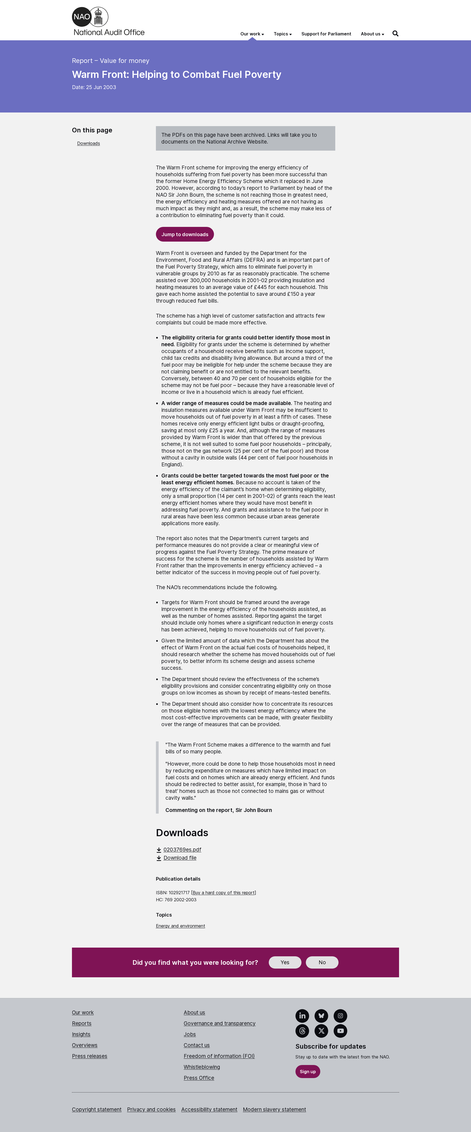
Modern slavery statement (274, 1109)
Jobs (190, 1034)
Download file (180, 858)
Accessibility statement (209, 1109)
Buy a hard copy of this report (224, 892)
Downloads (88, 143)
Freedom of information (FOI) (219, 1056)
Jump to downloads (185, 234)
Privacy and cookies (151, 1109)
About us (194, 1012)
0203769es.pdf (182, 850)
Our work (83, 1012)
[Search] (395, 33)
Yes (285, 962)
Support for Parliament (326, 33)
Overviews (85, 1045)
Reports (82, 1023)
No (322, 962)
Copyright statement (97, 1109)
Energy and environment (180, 926)
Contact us (197, 1045)
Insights (81, 1034)
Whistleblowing (202, 1067)
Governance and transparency (220, 1023)
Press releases (89, 1056)
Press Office (199, 1078)
